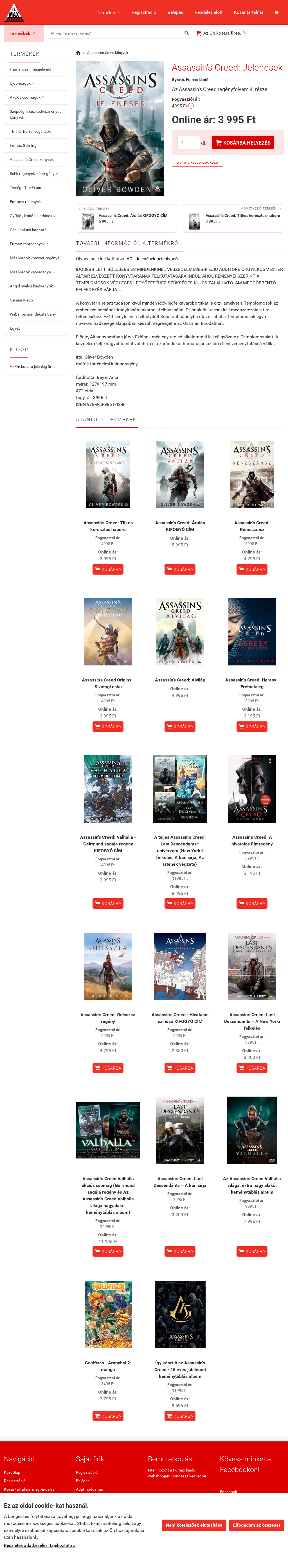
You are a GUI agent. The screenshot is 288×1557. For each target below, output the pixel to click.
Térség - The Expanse (28, 187)
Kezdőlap (12, 1472)
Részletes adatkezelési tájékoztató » (39, 1545)
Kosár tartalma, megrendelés (29, 1489)
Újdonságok (22, 83)
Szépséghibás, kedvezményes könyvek (35, 114)
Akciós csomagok (27, 97)
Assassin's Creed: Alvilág (180, 680)
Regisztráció (144, 12)
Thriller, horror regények (30, 131)
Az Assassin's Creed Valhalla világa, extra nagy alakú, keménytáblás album (252, 1185)
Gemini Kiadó (21, 300)
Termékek (108, 12)
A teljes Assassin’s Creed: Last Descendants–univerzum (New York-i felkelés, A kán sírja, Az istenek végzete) (180, 850)
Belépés (175, 12)
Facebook (228, 1492)
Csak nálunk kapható (28, 230)
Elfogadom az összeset (256, 1525)
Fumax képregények (29, 244)
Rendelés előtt (208, 12)
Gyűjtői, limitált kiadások (32, 215)
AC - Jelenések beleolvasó (152, 258)
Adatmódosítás (89, 1489)
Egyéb (15, 328)
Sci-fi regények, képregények (34, 173)
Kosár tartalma (249, 12)
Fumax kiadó (197, 79)
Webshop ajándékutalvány (33, 314)
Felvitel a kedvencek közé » (197, 162)
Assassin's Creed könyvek (32, 159)
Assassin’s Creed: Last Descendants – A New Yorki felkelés (252, 1021)
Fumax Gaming (23, 145)
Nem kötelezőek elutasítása (194, 1525)
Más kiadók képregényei (32, 272)
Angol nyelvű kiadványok (31, 286)
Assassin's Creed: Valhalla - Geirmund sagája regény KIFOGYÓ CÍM (108, 843)
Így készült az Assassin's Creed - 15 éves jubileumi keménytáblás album (180, 1369)
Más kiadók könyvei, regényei (35, 258)
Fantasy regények (25, 201)
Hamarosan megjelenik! (30, 69)
